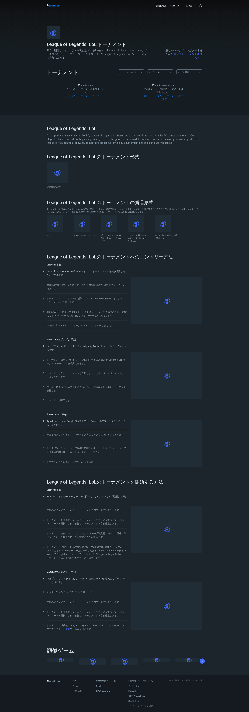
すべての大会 (154, 72)
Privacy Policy (134, 691)
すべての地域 (130, 72)
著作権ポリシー (134, 701)
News (98, 686)
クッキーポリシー (135, 686)
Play (74, 681)
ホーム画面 (64, 629)
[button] (202, 661)
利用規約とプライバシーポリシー (142, 681)
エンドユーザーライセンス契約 (141, 706)
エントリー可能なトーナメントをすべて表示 (163, 97)
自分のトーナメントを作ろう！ (85, 95)
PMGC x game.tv (103, 691)
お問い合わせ (78, 691)
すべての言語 (183, 72)
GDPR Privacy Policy (137, 696)
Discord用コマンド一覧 (106, 681)
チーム (75, 686)
